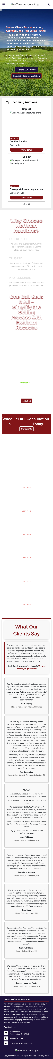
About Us (26, 401)
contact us (24, 382)
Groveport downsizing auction (26, 189)
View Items (26, 150)
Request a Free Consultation (26, 76)
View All (26, 204)
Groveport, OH (17, 193)
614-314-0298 (35, 379)
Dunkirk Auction (18, 141)
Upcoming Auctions (23, 102)
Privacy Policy (43, 1056)
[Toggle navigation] (3, 4)
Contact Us (26, 429)
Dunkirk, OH (15, 145)
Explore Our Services (26, 69)
